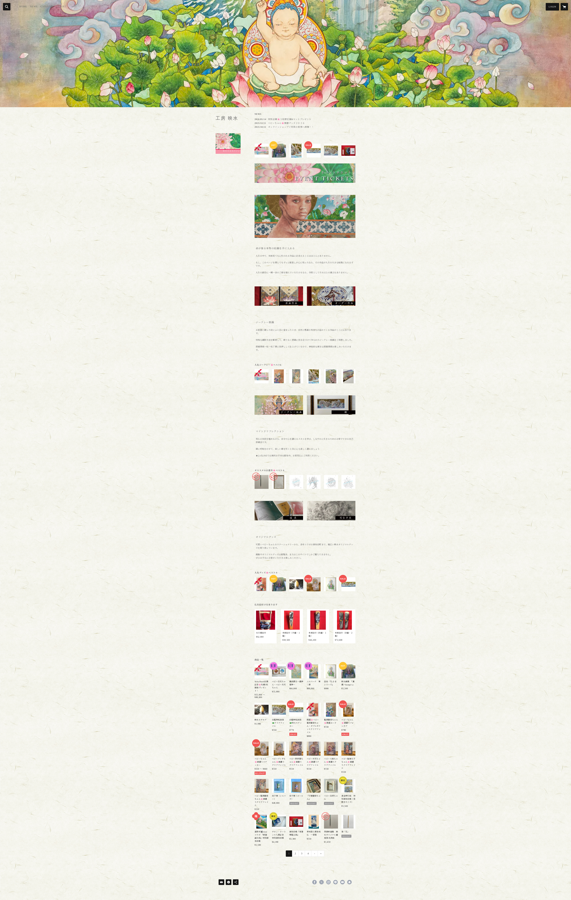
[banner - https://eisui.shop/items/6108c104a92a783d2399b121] (331, 296)
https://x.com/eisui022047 (321, 882)
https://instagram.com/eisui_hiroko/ (328, 882)
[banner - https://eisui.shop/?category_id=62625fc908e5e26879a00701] (305, 173)
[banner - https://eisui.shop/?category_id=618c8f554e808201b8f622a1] (279, 405)
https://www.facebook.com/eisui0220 (314, 882)
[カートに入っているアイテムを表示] (564, 6)
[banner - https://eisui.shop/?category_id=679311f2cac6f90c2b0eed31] (279, 296)
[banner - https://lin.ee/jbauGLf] (228, 143)
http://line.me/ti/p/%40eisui (335, 882)
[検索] (6, 6)
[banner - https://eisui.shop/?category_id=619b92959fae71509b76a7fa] (279, 510)
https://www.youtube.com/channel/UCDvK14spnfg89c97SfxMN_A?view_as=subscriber (342, 882)
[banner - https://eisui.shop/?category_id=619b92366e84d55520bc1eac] (331, 405)
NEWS (33, 6)
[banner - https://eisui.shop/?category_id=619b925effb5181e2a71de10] (331, 510)
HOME (23, 6)
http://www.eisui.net (349, 882)
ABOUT (62, 6)
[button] (552, 7)
